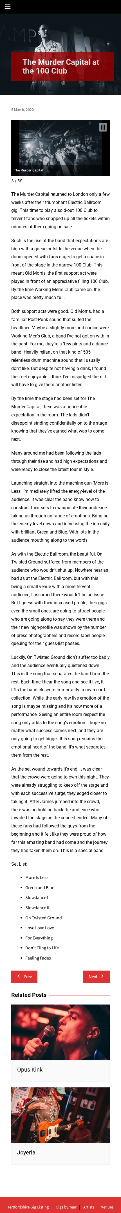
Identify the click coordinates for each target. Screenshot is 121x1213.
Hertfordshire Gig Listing (27, 1207)
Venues (107, 1207)
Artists (88, 1207)
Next (93, 976)
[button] (103, 127)
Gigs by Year (66, 1207)
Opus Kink (29, 1069)
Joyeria (26, 1152)
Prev (28, 976)
